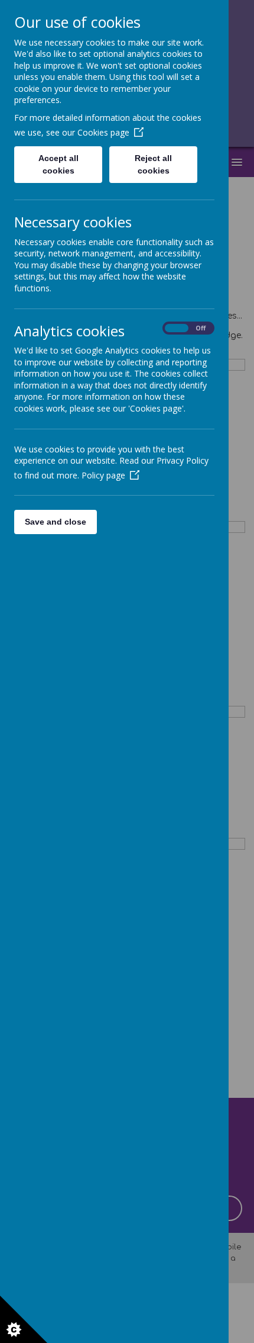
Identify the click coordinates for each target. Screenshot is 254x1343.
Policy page (103, 475)
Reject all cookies (153, 164)
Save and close (55, 521)
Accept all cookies (58, 164)
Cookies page (103, 132)
